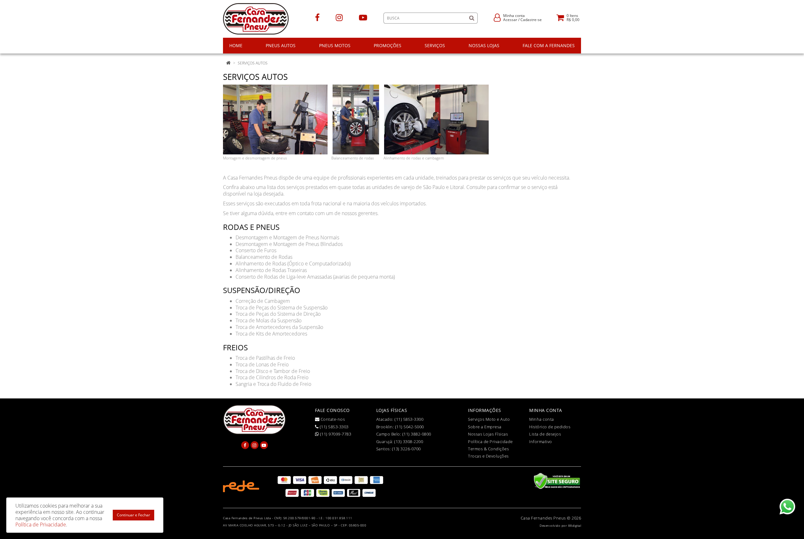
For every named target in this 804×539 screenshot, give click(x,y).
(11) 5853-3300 (408, 419)
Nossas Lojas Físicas (488, 434)
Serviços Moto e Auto (489, 419)
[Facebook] (317, 17)
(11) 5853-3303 (333, 427)
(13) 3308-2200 (408, 441)
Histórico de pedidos (549, 427)
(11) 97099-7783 (335, 434)
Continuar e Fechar (133, 515)
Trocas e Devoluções (488, 456)
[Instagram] (339, 17)
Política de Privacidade (490, 441)
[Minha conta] (497, 17)
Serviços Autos (253, 63)
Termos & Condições (488, 449)
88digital (574, 525)
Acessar (510, 19)
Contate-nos (332, 419)
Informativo (540, 441)
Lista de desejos (545, 434)
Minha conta (541, 419)
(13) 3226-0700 (406, 449)
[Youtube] (363, 17)
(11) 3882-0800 (416, 434)
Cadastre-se (531, 19)
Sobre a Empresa (485, 427)
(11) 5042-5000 (409, 427)
